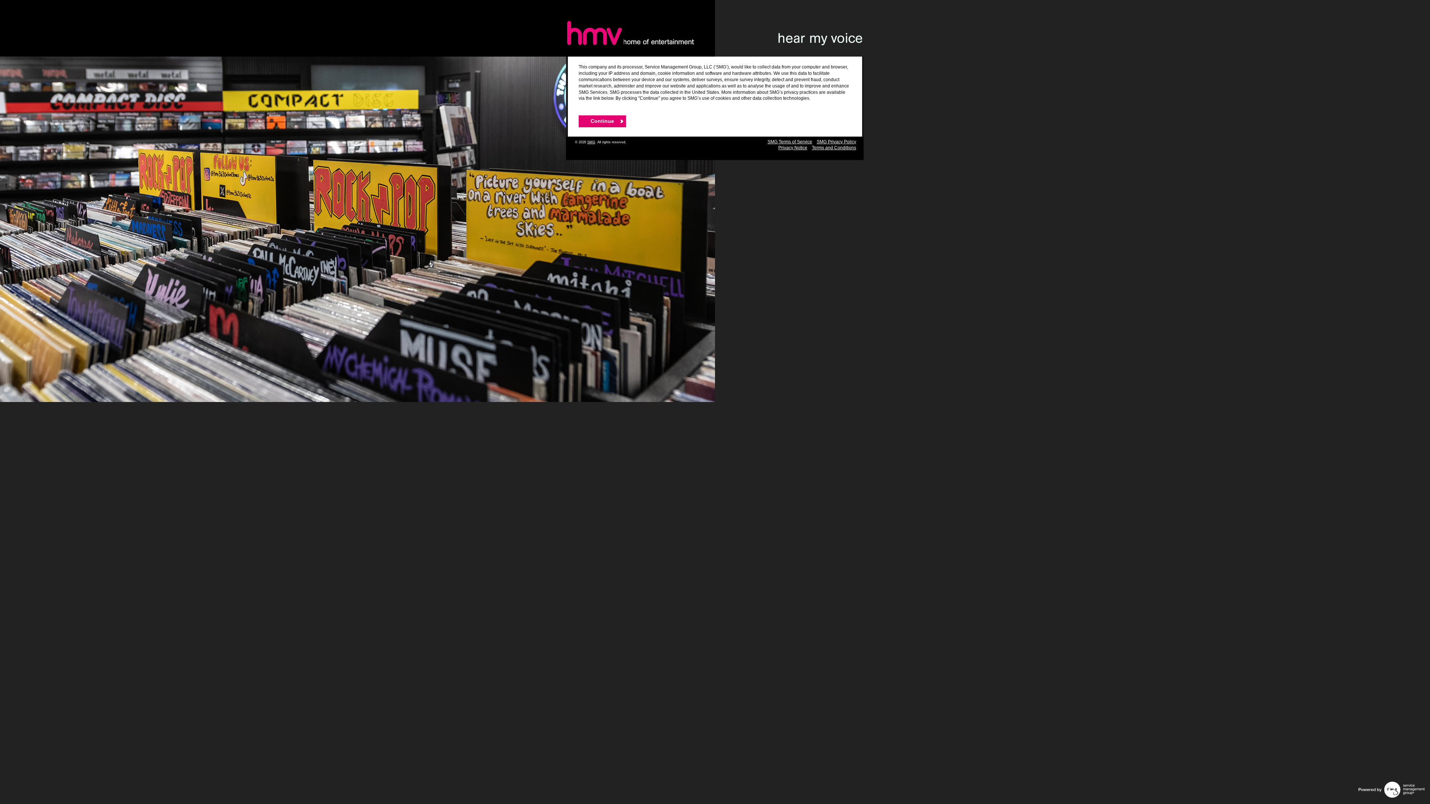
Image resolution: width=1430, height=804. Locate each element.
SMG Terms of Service (790, 141)
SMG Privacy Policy (836, 141)
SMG (591, 142)
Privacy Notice (792, 147)
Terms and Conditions (834, 147)
